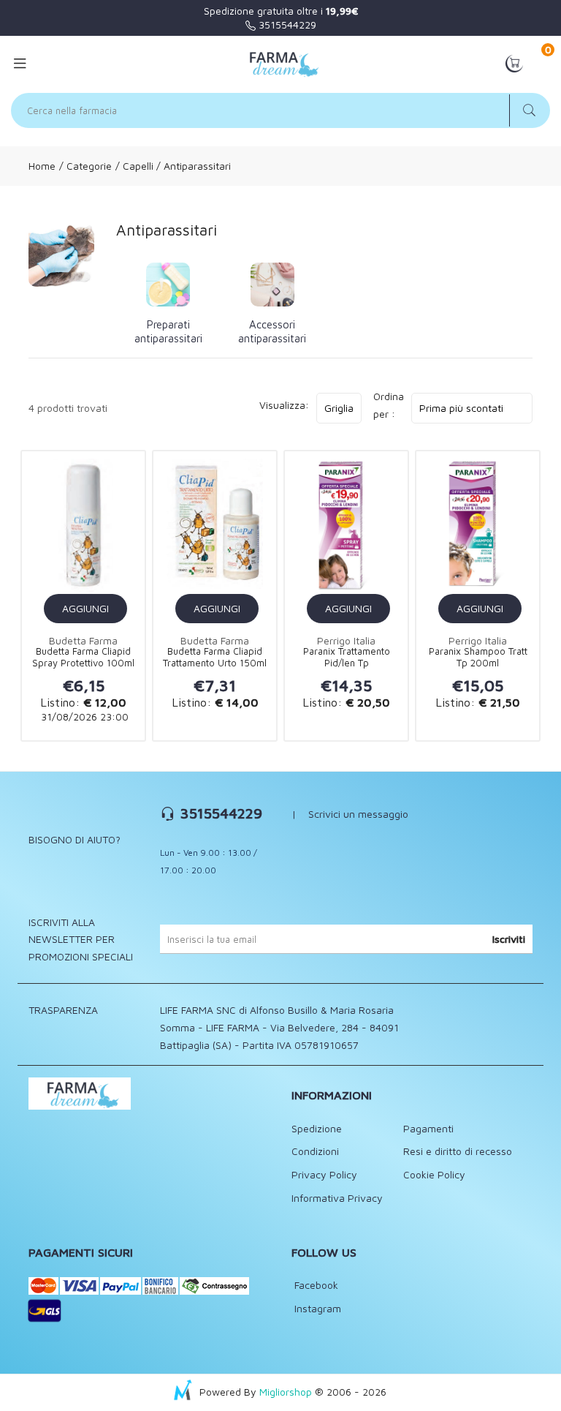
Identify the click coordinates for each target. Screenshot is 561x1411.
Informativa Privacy (337, 1198)
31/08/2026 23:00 (83, 716)
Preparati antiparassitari (168, 331)
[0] (514, 62)
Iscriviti (508, 939)
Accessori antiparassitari (272, 331)
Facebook (314, 1285)
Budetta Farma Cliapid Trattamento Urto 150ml (215, 657)
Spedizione (316, 1128)
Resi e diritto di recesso (457, 1151)
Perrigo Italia (346, 640)
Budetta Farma (83, 640)
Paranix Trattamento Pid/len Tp (346, 657)
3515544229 (286, 24)
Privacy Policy (324, 1174)
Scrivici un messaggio (358, 814)
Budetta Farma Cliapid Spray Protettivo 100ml (83, 657)
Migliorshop (285, 1391)
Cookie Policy (434, 1174)
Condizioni (315, 1151)
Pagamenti (428, 1128)
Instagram (316, 1308)
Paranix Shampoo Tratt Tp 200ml (478, 657)
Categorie (88, 165)
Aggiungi (85, 608)
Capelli (138, 165)
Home (42, 165)
